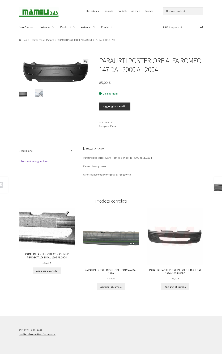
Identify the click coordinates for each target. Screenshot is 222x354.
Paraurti (50, 39)
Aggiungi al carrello (114, 106)
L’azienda (108, 10)
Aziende (135, 10)
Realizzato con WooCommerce (37, 334)
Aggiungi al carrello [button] (46, 270)
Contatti (149, 10)
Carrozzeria (38, 39)
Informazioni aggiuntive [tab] (33, 161)
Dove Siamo (93, 10)
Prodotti (122, 10)
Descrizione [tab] (26, 150)
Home (26, 39)
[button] (85, 61)
